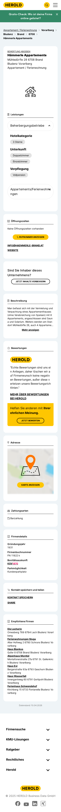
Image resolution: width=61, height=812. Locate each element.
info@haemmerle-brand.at (25, 245)
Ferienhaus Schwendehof (22, 686)
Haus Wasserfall (16, 676)
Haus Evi (12, 665)
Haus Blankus (15, 649)
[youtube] (26, 804)
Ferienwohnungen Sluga (21, 639)
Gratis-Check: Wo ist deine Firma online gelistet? (30, 16)
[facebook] (17, 804)
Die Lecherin (14, 628)
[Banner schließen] (57, 14)
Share (11, 602)
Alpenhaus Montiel (18, 655)
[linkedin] (34, 804)
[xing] (43, 804)
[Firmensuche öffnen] (47, 5)
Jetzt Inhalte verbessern (31, 281)
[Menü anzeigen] (55, 5)
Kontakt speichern (20, 597)
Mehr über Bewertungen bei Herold (29, 396)
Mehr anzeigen (30, 329)
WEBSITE (12, 250)
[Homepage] (13, 5)
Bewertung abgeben (18, 51)
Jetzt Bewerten (30, 420)
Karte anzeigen (30, 485)
